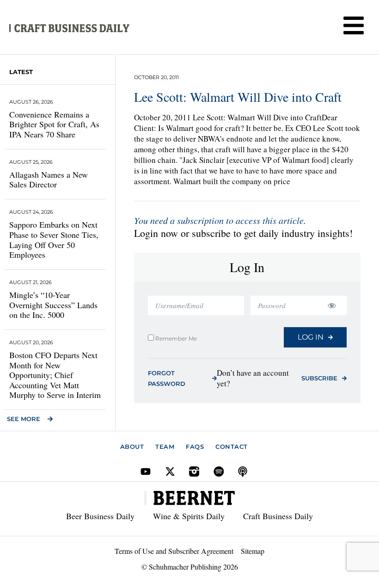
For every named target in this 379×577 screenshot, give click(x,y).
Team (164, 446)
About (132, 446)
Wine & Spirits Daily (189, 515)
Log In (311, 337)
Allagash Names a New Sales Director (48, 179)
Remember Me (175, 338)
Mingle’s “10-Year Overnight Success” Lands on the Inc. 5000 (53, 304)
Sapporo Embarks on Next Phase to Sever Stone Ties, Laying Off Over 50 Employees (53, 239)
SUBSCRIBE (319, 378)
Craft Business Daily (278, 515)
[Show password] (332, 306)
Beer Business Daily (100, 515)
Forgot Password (166, 378)
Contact (231, 446)
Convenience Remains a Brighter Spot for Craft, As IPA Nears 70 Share (54, 124)
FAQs (195, 446)
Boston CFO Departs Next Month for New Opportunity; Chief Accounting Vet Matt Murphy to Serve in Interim (55, 374)
